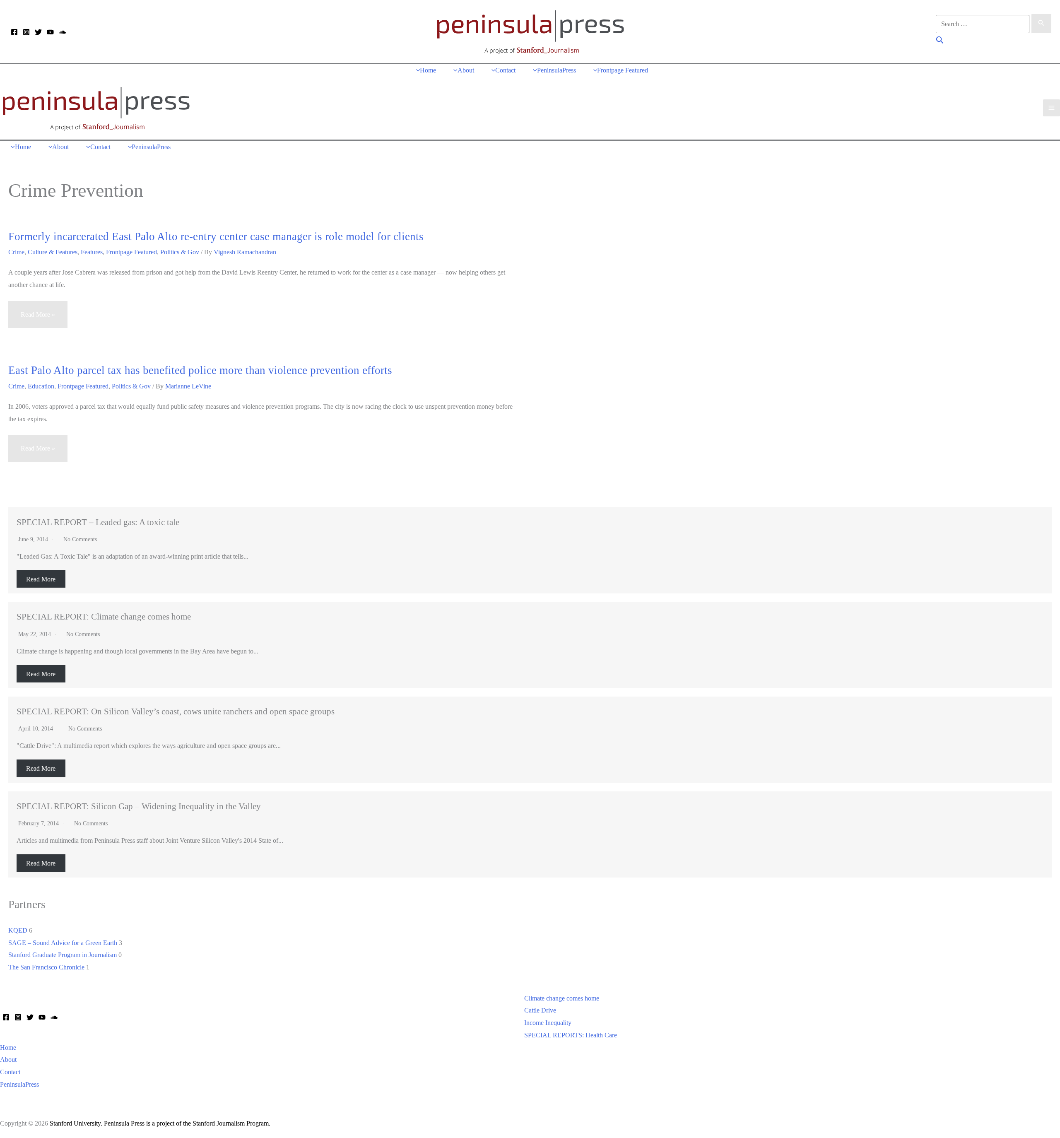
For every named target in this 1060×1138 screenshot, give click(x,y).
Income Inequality (547, 1022)
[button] (940, 41)
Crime (16, 252)
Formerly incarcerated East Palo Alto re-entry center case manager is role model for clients (216, 236)
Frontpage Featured (131, 252)
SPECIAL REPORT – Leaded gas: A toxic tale (98, 522)
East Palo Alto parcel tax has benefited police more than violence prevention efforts (200, 370)
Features (92, 252)
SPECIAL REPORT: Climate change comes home (104, 616)
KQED (17, 930)
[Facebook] (14, 32)
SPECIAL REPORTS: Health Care (570, 1035)
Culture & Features (52, 252)
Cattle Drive (540, 1010)
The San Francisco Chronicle (46, 967)
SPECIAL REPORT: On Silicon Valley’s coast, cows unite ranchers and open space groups (176, 711)
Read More (40, 579)
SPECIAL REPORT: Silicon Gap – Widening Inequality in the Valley (139, 806)
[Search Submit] (1041, 24)
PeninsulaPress (19, 1084)
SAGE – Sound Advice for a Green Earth (62, 942)
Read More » (37, 319)
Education (41, 386)
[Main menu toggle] (1051, 107)
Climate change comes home (561, 998)
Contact (10, 1071)
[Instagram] (26, 32)
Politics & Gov (179, 252)
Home (8, 1047)
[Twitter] (38, 32)
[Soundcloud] (62, 32)
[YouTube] (50, 32)
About (8, 1059)
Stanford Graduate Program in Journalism (62, 954)
